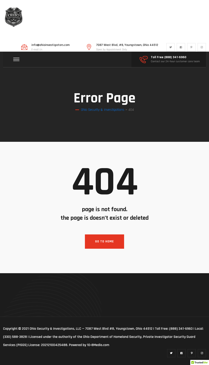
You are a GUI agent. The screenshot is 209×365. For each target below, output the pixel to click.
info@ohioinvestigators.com (50, 45)
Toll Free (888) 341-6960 (168, 57)
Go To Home (104, 241)
